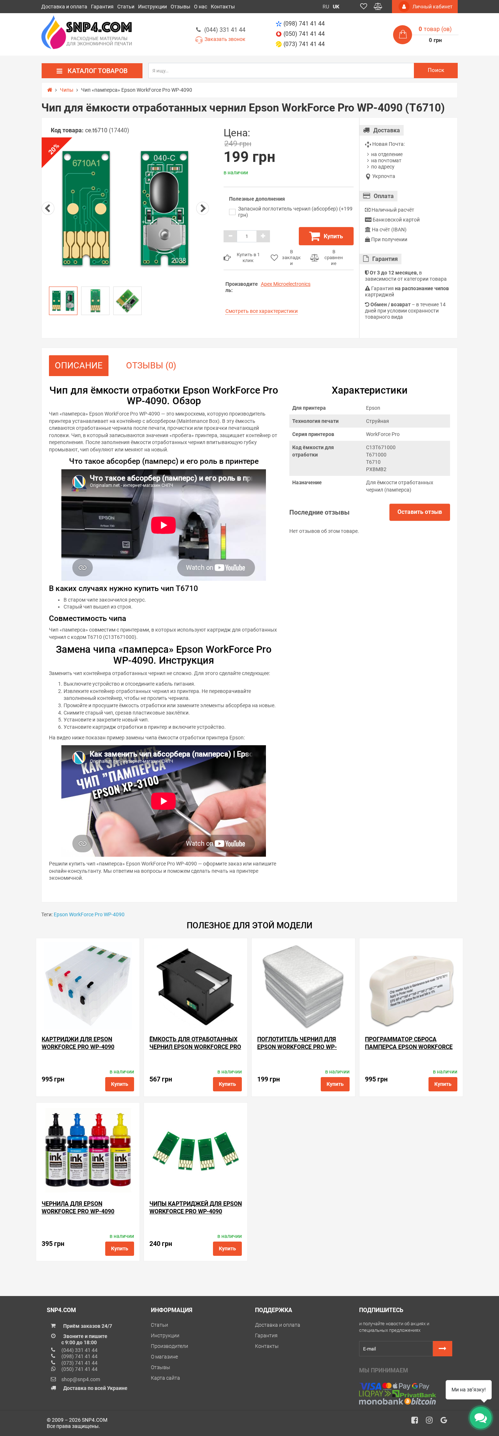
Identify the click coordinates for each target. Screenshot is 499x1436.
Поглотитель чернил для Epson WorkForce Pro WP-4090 (297, 1047)
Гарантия (102, 7)
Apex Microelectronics (286, 284)
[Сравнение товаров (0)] (378, 6)
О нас (200, 7)
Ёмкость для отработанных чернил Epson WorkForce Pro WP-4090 (195, 1047)
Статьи (125, 7)
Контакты (223, 7)
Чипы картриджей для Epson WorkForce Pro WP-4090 (195, 1207)
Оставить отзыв (419, 511)
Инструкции (152, 7)
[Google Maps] (446, 1422)
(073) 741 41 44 (304, 44)
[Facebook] (417, 1422)
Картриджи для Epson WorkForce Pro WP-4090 (78, 1043)
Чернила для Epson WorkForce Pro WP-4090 (78, 1207)
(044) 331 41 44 (224, 29)
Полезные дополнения (257, 199)
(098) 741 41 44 (304, 23)
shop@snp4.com (80, 1379)
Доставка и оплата (64, 7)
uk (336, 7)
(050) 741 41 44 (304, 33)
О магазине (164, 1357)
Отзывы (180, 7)
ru (326, 7)
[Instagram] (432, 1422)
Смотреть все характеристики (261, 311)
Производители (169, 1346)
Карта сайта (165, 1378)
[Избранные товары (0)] (363, 6)
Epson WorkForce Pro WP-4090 (89, 914)
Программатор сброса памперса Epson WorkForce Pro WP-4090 (409, 1047)
